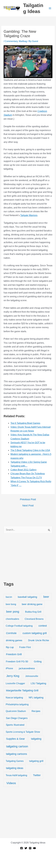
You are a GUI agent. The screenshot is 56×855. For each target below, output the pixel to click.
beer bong (11, 604)
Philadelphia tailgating (17, 704)
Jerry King (12, 675)
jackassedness (27, 668)
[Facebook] (21, 848)
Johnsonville (31, 676)
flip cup (10, 647)
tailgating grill (36, 761)
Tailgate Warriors (28, 215)
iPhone (9, 668)
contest (42, 625)
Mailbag (23, 41)
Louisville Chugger (15, 683)
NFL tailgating (36, 697)
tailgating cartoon (17, 746)
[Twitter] (26, 848)
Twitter (37, 775)
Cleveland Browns (34, 619)
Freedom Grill (14, 654)
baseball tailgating (27, 596)
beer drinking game (32, 604)
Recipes (36, 711)
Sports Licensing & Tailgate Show (23, 732)
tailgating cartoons (16, 754)
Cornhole (11, 633)
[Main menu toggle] (50, 8)
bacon (9, 597)
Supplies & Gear (15, 738)
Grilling (37, 661)
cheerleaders (12, 619)
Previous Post (28, 499)
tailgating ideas (14, 768)
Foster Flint (25, 647)
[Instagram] (30, 848)
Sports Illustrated (15, 725)
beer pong (12, 611)
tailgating (36, 738)
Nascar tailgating (14, 697)
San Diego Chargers (17, 718)
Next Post (28, 505)
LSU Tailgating (38, 683)
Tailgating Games (15, 761)
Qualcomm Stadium (16, 711)
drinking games (14, 640)
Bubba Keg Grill (33, 611)
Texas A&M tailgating (16, 775)
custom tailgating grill (35, 633)
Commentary (11, 41)
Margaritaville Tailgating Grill (22, 690)
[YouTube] (34, 848)
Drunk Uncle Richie (38, 640)
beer (46, 596)
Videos (11, 783)
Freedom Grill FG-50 (17, 661)
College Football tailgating (19, 625)
